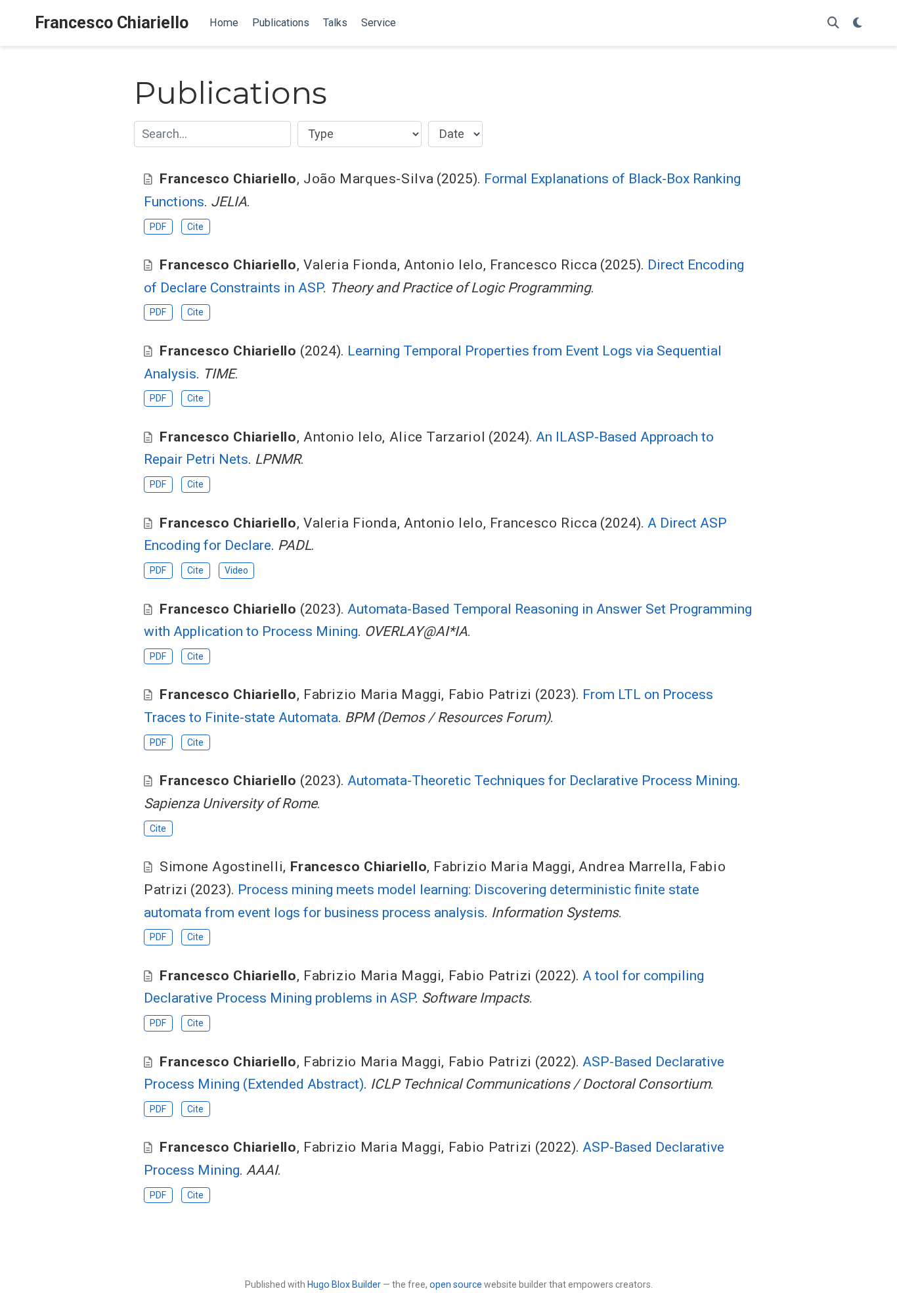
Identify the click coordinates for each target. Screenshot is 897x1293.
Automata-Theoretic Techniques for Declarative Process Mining (542, 780)
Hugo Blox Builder (344, 1284)
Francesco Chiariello (111, 22)
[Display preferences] (857, 23)
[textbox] (212, 134)
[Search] (833, 23)
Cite (195, 226)
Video (236, 570)
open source (455, 1284)
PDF (158, 226)
